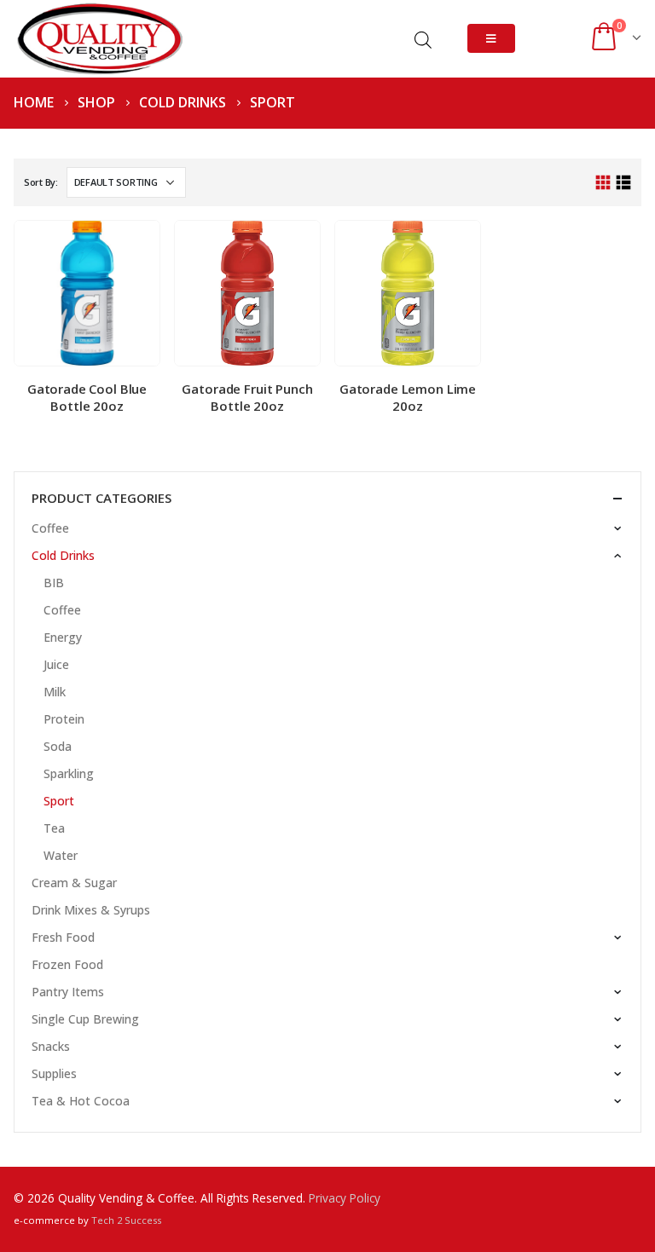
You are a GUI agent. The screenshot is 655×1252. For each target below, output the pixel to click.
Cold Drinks (63, 555)
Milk (54, 692)
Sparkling (68, 773)
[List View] (623, 183)
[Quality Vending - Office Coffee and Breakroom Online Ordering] (99, 39)
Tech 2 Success (126, 1220)
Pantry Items (68, 992)
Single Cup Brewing (85, 1019)
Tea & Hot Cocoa (81, 1101)
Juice (56, 664)
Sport (58, 801)
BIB (53, 582)
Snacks (51, 1046)
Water (60, 855)
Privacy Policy (344, 1198)
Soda (57, 746)
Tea (54, 828)
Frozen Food (67, 964)
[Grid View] (603, 183)
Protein (63, 719)
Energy (62, 637)
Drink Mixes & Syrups (91, 910)
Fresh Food (63, 937)
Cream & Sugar (74, 882)
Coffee (50, 528)
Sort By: (41, 182)
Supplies (54, 1073)
